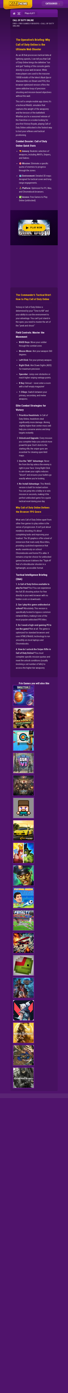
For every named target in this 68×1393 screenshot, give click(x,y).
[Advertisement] (34, 264)
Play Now (34, 227)
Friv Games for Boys (29, 23)
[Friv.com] (17, 9)
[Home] (14, 13)
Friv (15, 23)
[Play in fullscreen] (19, 13)
